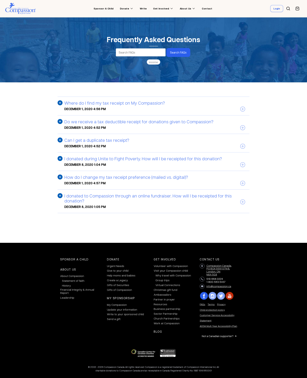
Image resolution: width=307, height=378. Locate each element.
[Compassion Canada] (20, 8)
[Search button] (288, 8)
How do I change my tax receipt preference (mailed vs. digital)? (126, 177)
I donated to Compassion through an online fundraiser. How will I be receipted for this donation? (148, 198)
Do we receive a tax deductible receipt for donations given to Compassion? (138, 121)
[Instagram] (212, 296)
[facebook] (204, 296)
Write (143, 8)
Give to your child (117, 270)
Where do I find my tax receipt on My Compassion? (114, 103)
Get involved (161, 8)
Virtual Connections (167, 285)
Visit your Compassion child (171, 270)
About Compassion (72, 275)
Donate (124, 8)
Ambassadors (162, 294)
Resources (160, 304)
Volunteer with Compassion (171, 266)
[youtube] (229, 296)
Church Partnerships (167, 318)
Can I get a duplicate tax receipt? (96, 140)
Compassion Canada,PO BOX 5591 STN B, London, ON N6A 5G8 (219, 270)
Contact (207, 8)
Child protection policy (212, 309)
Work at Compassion (167, 323)
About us (185, 8)
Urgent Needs (115, 266)
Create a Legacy (117, 280)
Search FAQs (178, 52)
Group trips (162, 280)
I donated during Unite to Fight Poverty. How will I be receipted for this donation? (143, 158)
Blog (158, 331)
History (66, 285)
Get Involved (165, 259)
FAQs (202, 304)
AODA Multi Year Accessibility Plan (218, 325)
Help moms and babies (121, 275)
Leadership (67, 297)
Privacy (221, 304)
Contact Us (210, 259)
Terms (211, 304)
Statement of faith (73, 280)
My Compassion (117, 304)
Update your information (122, 309)
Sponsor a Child (74, 259)
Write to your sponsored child (125, 314)
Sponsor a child (104, 8)
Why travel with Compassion (173, 275)
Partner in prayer (164, 299)
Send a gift (113, 319)
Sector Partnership (165, 313)
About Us (68, 269)
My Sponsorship (121, 298)
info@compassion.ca (218, 286)
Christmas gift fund (165, 289)
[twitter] (221, 296)
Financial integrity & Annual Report (77, 291)
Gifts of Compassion (119, 289)
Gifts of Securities (118, 285)
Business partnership (167, 308)
